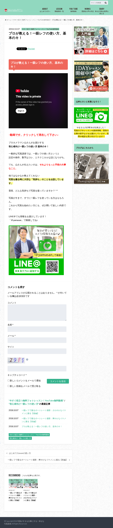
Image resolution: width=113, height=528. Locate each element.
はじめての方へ (45, 9)
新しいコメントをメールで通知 (25, 380)
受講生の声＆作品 (88, 9)
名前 (10, 324)
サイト (11, 346)
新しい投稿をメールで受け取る (25, 386)
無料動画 (73, 9)
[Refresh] (27, 359)
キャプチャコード (16, 375)
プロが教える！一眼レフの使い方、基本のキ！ (42, 426)
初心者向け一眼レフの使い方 (24, 403)
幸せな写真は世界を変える (102, 10)
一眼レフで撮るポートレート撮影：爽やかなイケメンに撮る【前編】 (44, 420)
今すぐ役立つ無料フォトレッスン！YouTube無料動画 (36, 400)
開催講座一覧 (59, 9)
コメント (12, 302)
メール (12, 335)
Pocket (31, 48)
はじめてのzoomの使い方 (20, 453)
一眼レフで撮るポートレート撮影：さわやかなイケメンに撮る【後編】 (44, 411)
